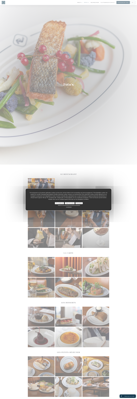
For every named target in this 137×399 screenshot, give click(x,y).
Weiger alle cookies (70, 203)
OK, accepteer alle (59, 203)
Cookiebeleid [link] (69, 207)
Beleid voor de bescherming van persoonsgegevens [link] (69, 205)
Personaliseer (79, 203)
